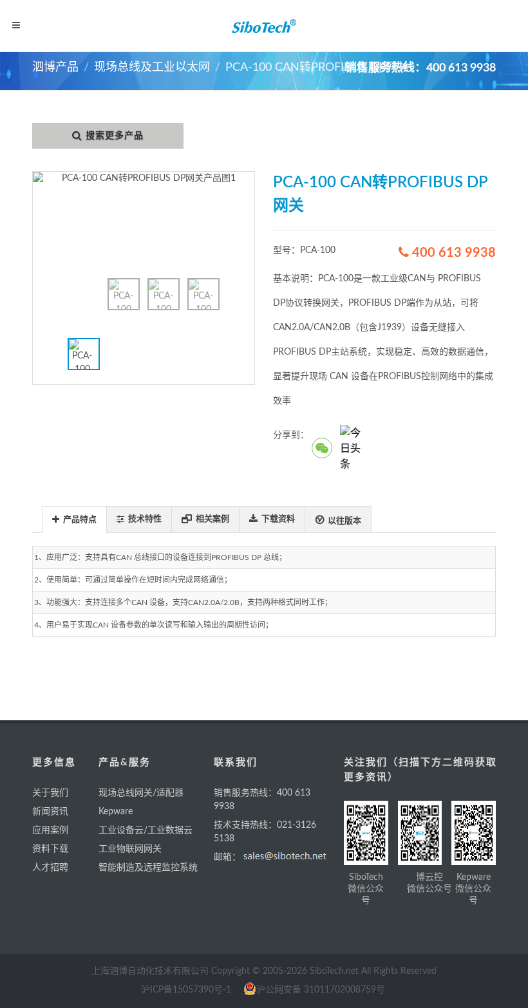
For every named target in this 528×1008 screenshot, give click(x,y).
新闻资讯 (50, 811)
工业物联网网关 (130, 849)
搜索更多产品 (115, 135)
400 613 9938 (452, 253)
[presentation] (74, 520)
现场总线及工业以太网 (152, 67)
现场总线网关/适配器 (141, 793)
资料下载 (50, 849)
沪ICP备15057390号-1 (186, 989)
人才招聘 (50, 867)
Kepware (116, 811)
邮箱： (227, 857)
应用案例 (50, 830)
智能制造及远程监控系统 (148, 867)
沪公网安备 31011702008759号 (320, 989)
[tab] (74, 519)
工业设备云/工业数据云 (146, 830)
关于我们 (50, 793)
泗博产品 (55, 67)
